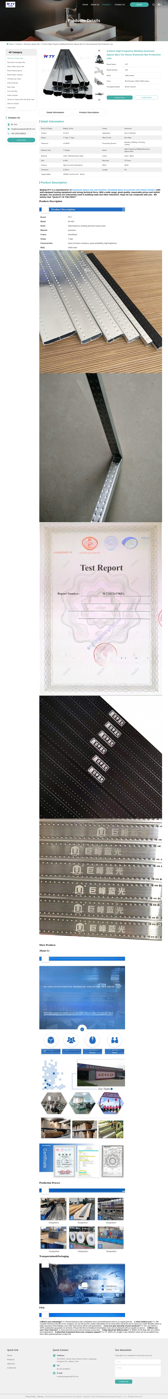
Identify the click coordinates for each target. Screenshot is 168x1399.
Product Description (89, 112)
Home (85, 4)
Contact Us (11, 1368)
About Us (11, 1364)
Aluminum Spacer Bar (32, 44)
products (106, 4)
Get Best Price (120, 97)
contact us (120, 4)
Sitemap (40, 1396)
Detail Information (55, 112)
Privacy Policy (31, 1396)
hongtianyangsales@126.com (23, 129)
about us (95, 4)
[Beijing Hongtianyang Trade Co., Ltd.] (10, 4)
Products (19, 44)
